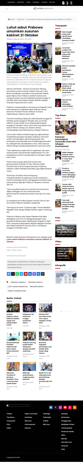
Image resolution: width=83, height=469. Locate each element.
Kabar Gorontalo (31, 414)
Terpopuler (35, 2)
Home (12, 19)
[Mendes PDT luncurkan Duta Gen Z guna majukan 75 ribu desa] (45, 308)
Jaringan (64, 414)
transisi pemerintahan (17, 291)
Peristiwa (28, 417)
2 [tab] (63, 239)
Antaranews (11, 2)
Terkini (28, 2)
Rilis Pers (52, 2)
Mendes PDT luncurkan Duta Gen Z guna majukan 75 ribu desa (45, 318)
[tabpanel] (65, 230)
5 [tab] (72, 239)
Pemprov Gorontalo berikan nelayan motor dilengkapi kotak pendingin (68, 172)
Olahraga (46, 414)
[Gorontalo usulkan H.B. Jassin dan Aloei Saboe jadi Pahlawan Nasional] (58, 51)
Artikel (45, 421)
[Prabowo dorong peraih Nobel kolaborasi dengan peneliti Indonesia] (29, 336)
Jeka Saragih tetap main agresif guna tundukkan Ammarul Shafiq (68, 36)
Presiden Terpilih (35, 282)
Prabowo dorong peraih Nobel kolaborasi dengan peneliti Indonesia (29, 347)
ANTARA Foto (66, 442)
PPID (63, 449)
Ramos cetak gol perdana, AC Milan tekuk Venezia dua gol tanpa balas (68, 88)
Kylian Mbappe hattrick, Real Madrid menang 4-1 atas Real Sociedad (68, 157)
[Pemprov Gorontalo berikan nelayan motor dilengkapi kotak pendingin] (58, 171)
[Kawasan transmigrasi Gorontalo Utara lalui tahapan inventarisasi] (65, 128)
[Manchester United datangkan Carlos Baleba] (58, 103)
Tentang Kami (66, 428)
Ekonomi (28, 421)
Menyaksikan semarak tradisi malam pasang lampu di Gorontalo (65, 251)
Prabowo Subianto (18, 282)
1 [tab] (60, 239)
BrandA (64, 439)
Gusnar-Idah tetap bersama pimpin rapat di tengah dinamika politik (68, 188)
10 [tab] (69, 263)
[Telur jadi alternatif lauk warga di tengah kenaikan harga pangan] (58, 203)
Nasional (21, 19)
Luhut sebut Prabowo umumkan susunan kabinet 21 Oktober (48, 19)
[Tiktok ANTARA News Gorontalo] (67, 4)
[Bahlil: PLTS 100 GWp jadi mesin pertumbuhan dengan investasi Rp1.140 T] (45, 366)
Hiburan (28, 428)
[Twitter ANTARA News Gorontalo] (67, 2)
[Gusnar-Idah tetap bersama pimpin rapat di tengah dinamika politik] (58, 187)
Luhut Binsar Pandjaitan (18, 286)
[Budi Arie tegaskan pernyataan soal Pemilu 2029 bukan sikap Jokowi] (45, 336)
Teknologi (47, 417)
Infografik (60, 265)
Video (58, 241)
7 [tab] (75, 260)
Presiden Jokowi (36, 286)
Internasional (30, 424)
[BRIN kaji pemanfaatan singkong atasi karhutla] (29, 366)
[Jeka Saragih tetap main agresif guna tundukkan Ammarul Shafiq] (58, 35)
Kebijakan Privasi (67, 424)
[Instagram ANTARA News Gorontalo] (71, 2)
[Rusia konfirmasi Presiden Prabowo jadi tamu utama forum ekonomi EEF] (13, 336)
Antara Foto (20, 2)
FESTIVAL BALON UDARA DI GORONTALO (65, 229)
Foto (57, 217)
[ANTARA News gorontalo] (43, 8)
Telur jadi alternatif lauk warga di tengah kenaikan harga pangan (68, 204)
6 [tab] (72, 260)
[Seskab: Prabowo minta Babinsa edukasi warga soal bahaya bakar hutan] (13, 308)
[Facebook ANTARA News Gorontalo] (63, 2)
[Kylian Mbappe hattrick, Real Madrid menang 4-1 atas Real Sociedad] (58, 155)
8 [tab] (63, 263)
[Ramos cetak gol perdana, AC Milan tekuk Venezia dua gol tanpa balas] (58, 87)
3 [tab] (66, 239)
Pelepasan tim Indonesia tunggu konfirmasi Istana (28, 318)
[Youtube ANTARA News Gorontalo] (63, 4)
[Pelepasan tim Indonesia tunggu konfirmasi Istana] (29, 308)
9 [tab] (66, 263)
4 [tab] (69, 239)
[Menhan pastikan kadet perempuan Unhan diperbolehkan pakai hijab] (58, 69)
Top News (44, 2)
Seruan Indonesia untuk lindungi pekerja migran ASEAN (65, 301)
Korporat (64, 446)
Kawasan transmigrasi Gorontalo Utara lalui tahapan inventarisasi (65, 141)
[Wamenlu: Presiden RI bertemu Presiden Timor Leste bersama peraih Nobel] (13, 366)
